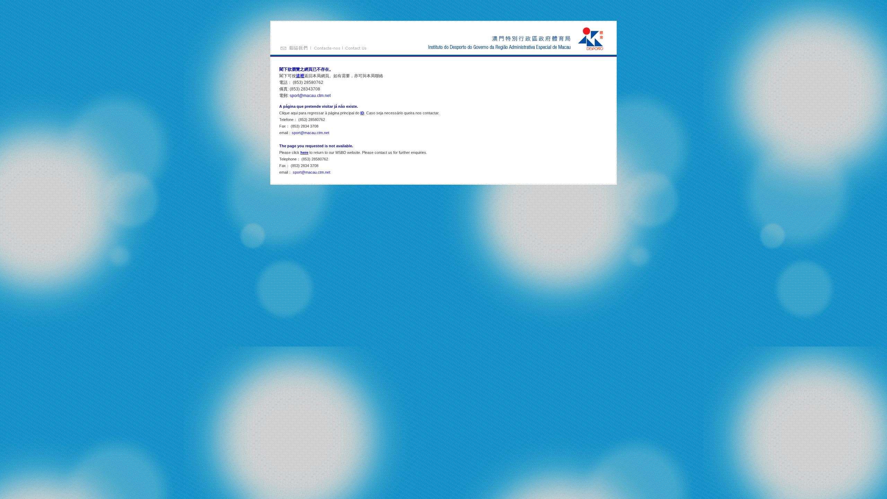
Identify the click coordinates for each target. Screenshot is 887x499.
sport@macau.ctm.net (310, 95)
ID (362, 113)
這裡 (300, 75)
